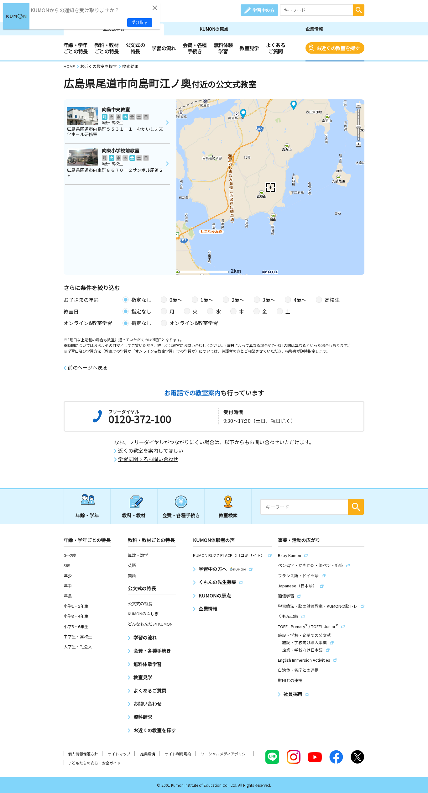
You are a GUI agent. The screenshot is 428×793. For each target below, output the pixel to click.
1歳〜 (207, 299)
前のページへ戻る (88, 367)
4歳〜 (300, 299)
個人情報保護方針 (83, 753)
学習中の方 (263, 10)
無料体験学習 (223, 48)
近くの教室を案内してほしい (150, 450)
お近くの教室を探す (338, 48)
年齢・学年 (87, 515)
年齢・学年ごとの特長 (76, 48)
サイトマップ (119, 753)
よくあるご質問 (275, 48)
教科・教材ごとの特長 (107, 48)
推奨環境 (147, 753)
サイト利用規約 (178, 753)
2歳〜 (238, 299)
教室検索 (228, 515)
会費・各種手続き (195, 48)
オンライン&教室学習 (194, 323)
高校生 (332, 299)
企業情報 (314, 29)
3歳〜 (269, 299)
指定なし (141, 299)
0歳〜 (176, 299)
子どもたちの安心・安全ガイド (94, 762)
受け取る (140, 22)
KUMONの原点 (214, 29)
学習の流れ (164, 48)
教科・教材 (134, 515)
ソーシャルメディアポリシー (225, 753)
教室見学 (249, 48)
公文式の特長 (135, 48)
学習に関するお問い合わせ (148, 459)
